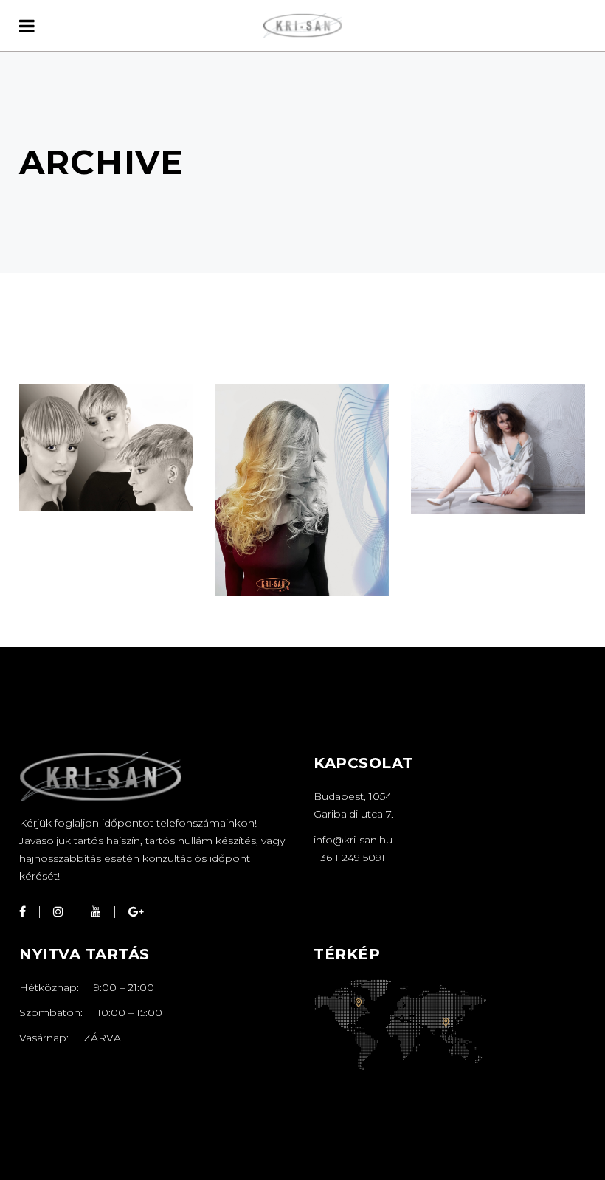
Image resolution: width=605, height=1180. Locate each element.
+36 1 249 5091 (349, 857)
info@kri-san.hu (353, 839)
